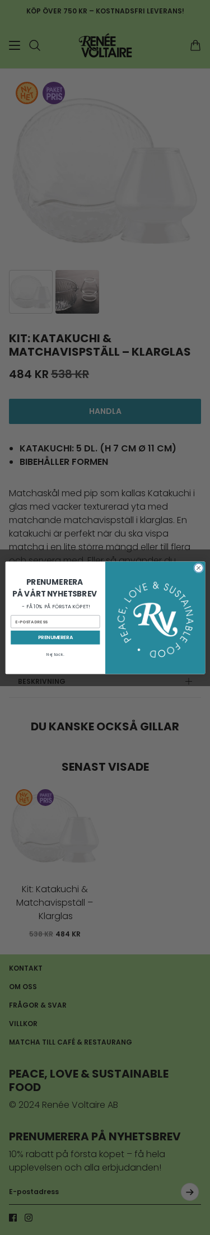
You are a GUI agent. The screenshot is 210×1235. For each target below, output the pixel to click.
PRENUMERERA (55, 637)
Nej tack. (55, 654)
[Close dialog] (198, 567)
